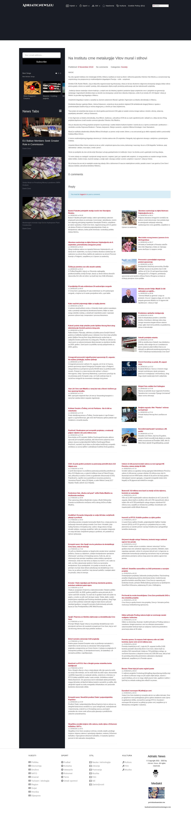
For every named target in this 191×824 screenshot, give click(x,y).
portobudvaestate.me (156, 802)
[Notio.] (38, 6)
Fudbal (67, 762)
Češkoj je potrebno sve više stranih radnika (84, 267)
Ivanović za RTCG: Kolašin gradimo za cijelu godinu (141, 517)
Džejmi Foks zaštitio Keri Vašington (151, 386)
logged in (83, 194)
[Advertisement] (95, 26)
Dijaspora (35, 795)
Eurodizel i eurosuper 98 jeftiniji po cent (137, 691)
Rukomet (68, 773)
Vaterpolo (68, 769)
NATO (34, 773)
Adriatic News (153, 763)
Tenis (66, 777)
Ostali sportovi (70, 781)
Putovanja (97, 769)
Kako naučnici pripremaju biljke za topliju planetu (86, 303)
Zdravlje (96, 766)
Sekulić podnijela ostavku (148, 337)
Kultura (128, 762)
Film (94, 777)
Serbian (157, 5)
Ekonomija (36, 766)
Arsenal (35, 777)
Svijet (34, 788)
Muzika (95, 773)
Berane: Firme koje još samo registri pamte (138, 668)
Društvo (35, 769)
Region (34, 784)
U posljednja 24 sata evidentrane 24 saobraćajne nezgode (90, 286)
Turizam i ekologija (40, 781)
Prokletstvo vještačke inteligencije (151, 313)
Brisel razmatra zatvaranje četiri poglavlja (83, 639)
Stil (93, 781)
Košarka (68, 766)
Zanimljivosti (98, 784)
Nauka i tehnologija (101, 762)
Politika (34, 762)
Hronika (35, 792)
